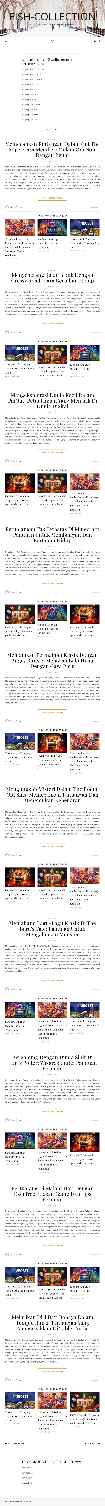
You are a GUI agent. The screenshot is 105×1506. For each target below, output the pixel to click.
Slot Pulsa (34, 109)
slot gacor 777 (36, 94)
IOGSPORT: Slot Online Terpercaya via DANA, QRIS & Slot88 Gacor (18, 500)
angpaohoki (27, 1483)
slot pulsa (26, 1467)
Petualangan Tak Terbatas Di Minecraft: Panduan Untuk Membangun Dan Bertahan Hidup (52, 535)
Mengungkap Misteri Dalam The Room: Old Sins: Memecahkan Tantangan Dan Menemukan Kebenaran (52, 794)
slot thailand (27, 1477)
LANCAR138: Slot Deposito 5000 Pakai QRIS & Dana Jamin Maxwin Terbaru (52, 371)
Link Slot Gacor (36, 104)
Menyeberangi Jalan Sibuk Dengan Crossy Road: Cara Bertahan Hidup (52, 277)
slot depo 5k (27, 1472)
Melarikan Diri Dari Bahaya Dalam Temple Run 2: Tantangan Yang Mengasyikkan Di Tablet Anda (52, 1323)
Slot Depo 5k (35, 74)
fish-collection (16, 207)
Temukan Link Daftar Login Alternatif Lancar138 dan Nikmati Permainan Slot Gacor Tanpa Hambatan (20, 247)
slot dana (34, 114)
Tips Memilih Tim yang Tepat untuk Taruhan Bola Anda (84, 243)
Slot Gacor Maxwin (38, 69)
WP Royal (27, 1501)
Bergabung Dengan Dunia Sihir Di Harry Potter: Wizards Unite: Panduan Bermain (52, 1063)
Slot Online (34, 84)
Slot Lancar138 (36, 119)
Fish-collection (52, 16)
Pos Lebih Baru (89, 1443)
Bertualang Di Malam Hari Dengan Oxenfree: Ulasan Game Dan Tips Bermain (52, 1194)
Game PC (52, 139)
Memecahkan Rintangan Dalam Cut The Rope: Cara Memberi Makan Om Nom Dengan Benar (52, 149)
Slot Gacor (34, 99)
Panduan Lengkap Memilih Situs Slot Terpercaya (48, 243)
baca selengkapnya (52, 198)
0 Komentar (95, 207)
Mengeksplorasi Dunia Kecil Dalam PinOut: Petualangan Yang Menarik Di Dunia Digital (52, 400)
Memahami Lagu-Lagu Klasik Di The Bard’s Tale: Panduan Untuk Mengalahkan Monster (52, 929)
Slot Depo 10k (36, 79)
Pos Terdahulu (16, 1443)
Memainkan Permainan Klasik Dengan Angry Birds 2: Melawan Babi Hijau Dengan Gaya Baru (52, 660)
